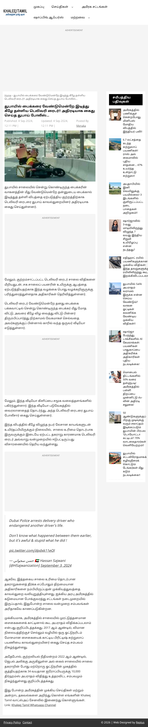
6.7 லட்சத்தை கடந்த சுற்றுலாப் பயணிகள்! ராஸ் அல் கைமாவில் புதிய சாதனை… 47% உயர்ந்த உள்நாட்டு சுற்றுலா (132, 158)
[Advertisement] (74, 59)
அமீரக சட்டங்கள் (95, 7)
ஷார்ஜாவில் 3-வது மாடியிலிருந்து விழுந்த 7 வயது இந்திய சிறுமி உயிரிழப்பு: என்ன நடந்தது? (133, 235)
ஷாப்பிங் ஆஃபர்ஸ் (49, 17)
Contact (27, 722)
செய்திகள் (59, 7)
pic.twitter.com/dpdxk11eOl (32, 551)
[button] (72, 7)
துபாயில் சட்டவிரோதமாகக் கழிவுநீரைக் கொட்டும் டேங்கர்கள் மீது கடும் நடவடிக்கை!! (135, 464)
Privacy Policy (12, 722)
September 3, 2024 (55, 566)
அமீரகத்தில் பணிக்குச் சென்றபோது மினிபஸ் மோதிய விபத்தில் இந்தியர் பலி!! (132, 121)
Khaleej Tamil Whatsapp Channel (34, 705)
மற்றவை (78, 17)
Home (8, 95)
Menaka (81, 126)
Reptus (140, 722)
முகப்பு (39, 7)
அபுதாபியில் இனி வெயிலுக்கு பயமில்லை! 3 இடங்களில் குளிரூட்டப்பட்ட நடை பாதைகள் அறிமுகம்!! (133, 199)
